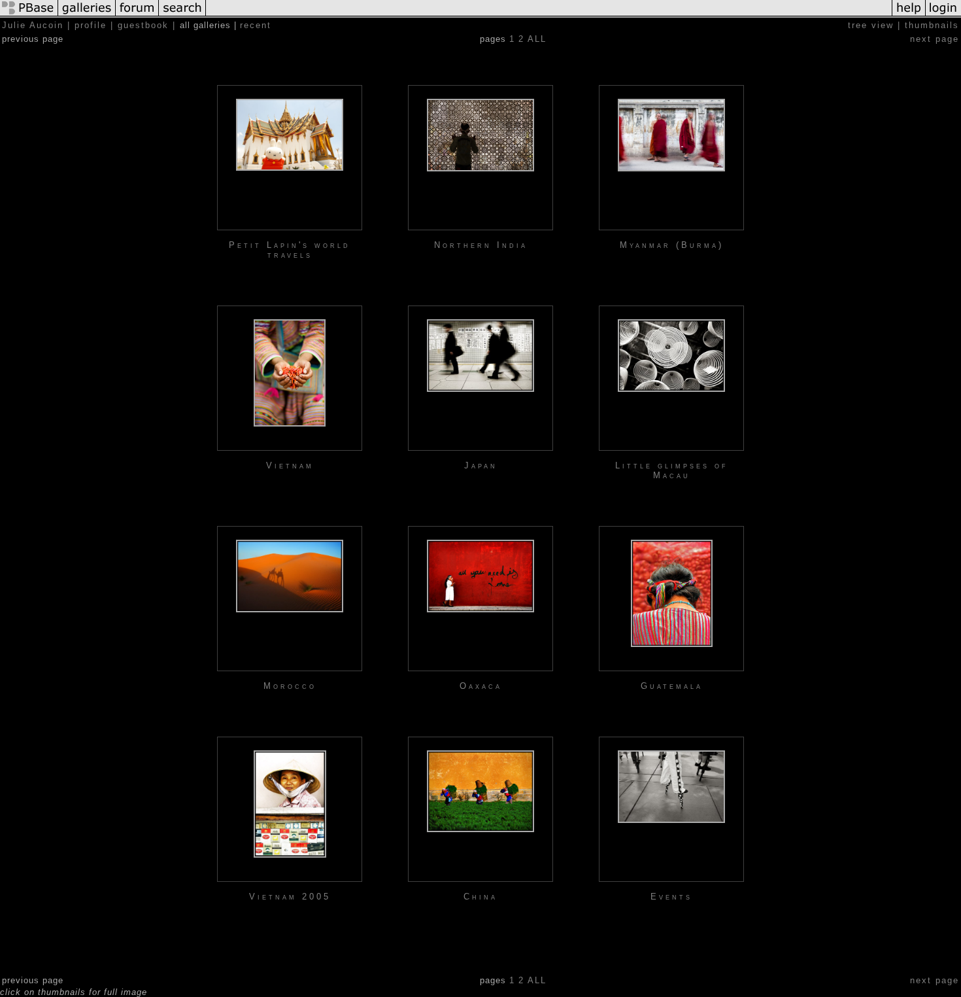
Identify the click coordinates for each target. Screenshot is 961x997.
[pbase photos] (29, 15)
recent (255, 25)
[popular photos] (549, 15)
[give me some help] (909, 15)
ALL (537, 39)
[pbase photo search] (182, 15)
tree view (871, 25)
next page (934, 39)
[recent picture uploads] (87, 15)
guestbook (143, 25)
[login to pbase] (943, 15)
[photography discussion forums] (137, 15)
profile (91, 25)
